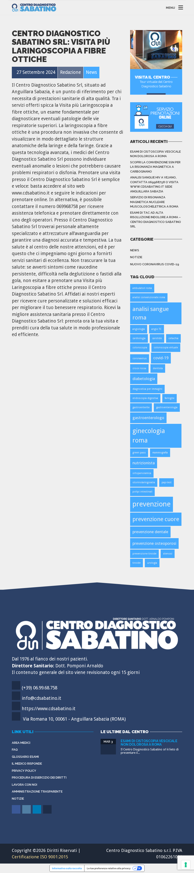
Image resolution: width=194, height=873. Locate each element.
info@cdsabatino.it (41, 698)
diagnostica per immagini (147, 388)
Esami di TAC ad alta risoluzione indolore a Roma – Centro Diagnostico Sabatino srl (155, 219)
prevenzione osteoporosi (154, 543)
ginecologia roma (148, 435)
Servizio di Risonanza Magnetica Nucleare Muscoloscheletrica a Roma (154, 201)
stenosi (167, 553)
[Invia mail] (47, 812)
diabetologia (143, 378)
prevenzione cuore (155, 519)
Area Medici (21, 742)
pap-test (167, 482)
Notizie (136, 257)
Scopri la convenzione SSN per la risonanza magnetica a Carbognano (155, 166)
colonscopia (139, 347)
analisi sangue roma (150, 313)
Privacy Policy (24, 770)
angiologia (138, 329)
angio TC (156, 329)
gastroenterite (141, 407)
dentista (158, 368)
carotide (157, 338)
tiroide (136, 562)
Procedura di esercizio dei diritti (39, 777)
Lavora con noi (24, 784)
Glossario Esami (25, 756)
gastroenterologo (148, 417)
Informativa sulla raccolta (67, 868)
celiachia (173, 338)
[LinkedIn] (37, 812)
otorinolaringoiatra (143, 482)
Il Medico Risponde (27, 763)
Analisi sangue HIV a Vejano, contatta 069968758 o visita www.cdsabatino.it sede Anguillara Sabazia (154, 184)
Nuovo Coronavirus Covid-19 (154, 264)
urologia (152, 562)
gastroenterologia (166, 407)
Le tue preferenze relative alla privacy (109, 868)
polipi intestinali (142, 491)
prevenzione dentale (150, 531)
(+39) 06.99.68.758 (39, 688)
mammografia (160, 452)
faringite (169, 398)
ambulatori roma (142, 288)
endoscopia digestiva (145, 398)
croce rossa (139, 368)
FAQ (15, 749)
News (134, 250)
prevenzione (151, 504)
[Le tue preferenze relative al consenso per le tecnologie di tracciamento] (185, 864)
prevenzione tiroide (144, 553)
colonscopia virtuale (166, 347)
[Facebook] (16, 812)
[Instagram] (26, 812)
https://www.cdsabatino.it (48, 708)
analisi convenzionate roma (148, 297)
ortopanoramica (141, 473)
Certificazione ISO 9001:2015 (40, 856)
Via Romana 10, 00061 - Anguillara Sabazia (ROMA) (74, 719)
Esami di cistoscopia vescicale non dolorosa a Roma (155, 154)
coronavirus (139, 358)
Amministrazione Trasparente (37, 791)
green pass (139, 452)
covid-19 (160, 357)
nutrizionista (143, 463)
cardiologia (139, 338)
